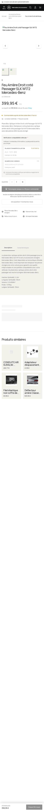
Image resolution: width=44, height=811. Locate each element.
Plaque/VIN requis (34, 807)
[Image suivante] (38, 45)
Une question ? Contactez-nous (22, 202)
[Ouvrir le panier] (40, 7)
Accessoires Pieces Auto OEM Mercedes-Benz (15, 16)
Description (8, 248)
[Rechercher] (30, 7)
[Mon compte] (35, 7)
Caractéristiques (23, 248)
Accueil (4, 16)
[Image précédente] (5, 45)
